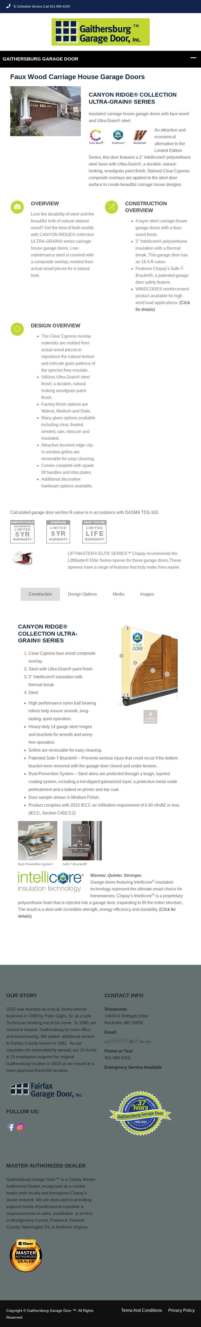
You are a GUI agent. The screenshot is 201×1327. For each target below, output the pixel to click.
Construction (40, 594)
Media (118, 594)
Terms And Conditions (141, 1310)
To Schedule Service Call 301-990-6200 (41, 6)
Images (147, 594)
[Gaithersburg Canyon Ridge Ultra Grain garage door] (45, 111)
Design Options (82, 594)
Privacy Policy (181, 1310)
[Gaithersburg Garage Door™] (101, 31)
